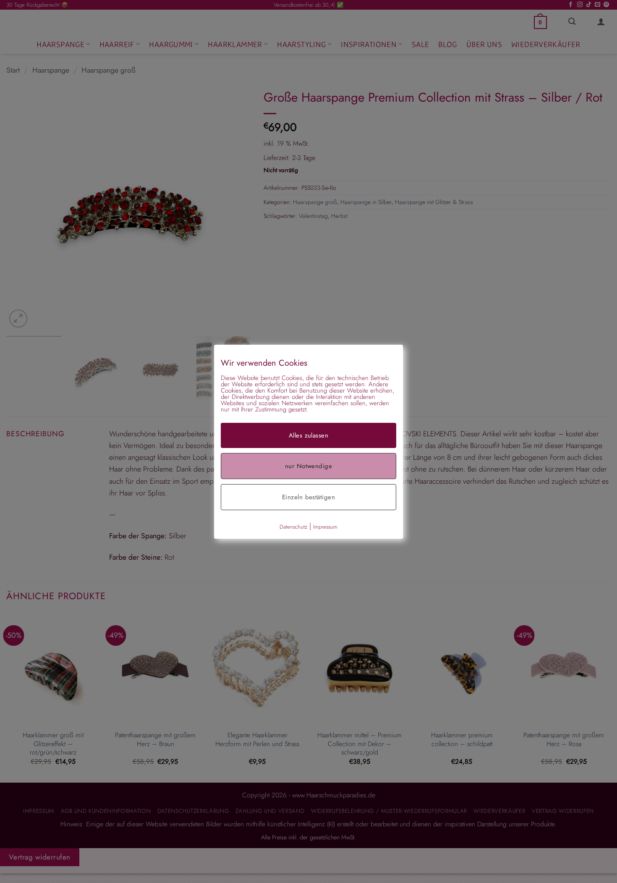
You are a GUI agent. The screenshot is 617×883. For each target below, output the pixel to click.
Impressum (325, 526)
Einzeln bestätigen (308, 496)
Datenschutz (293, 526)
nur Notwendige (308, 465)
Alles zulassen (308, 435)
